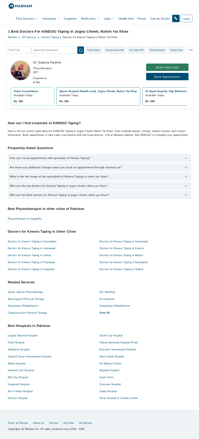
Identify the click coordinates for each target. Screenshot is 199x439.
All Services (29, 37)
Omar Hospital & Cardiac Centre (119, 398)
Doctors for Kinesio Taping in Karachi (122, 248)
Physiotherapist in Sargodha (25, 218)
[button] (176, 18)
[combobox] (18, 50)
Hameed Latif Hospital (21, 370)
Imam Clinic (107, 377)
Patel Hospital (16, 342)
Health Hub (126, 18)
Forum (141, 18)
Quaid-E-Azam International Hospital (29, 356)
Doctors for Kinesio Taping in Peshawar (31, 262)
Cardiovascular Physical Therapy (27, 312)
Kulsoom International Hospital (118, 349)
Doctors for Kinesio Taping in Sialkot (121, 269)
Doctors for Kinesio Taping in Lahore (29, 255)
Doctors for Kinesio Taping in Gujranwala (124, 241)
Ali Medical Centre (110, 363)
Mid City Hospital (18, 377)
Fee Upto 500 (136, 50)
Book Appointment (167, 76)
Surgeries (70, 18)
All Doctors (85, 423)
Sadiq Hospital (108, 391)
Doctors (53, 423)
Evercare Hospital (110, 384)
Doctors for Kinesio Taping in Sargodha (31, 269)
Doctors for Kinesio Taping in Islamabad (32, 248)
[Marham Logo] (20, 7)
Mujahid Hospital (109, 370)
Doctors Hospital (18, 398)
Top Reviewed (157, 50)
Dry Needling (107, 292)
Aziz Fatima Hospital (20, 391)
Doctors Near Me (115, 50)
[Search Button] (80, 50)
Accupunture (107, 299)
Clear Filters (93, 50)
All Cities (68, 423)
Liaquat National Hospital (23, 335)
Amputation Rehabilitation (23, 305)
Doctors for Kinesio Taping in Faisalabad (32, 241)
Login (186, 18)
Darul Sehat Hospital (112, 356)
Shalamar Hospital (19, 349)
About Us (38, 423)
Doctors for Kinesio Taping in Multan (121, 255)
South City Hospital (111, 335)
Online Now (176, 50)
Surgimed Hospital (19, 384)
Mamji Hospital (16, 363)
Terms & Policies (18, 423)
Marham (12, 37)
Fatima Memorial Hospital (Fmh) (119, 342)
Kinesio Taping (50, 37)
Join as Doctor (160, 18)
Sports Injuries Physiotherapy (25, 292)
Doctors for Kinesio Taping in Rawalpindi (124, 262)
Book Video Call (167, 67)
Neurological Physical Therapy (26, 299)
